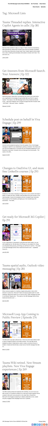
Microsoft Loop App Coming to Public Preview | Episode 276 (20, 315)
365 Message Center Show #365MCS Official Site (14, 421)
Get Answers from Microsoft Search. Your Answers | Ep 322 (23, 72)
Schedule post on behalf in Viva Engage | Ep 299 (21, 121)
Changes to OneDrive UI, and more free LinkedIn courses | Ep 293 (23, 169)
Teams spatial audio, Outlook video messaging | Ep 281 (23, 267)
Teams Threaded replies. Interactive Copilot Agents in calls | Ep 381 (23, 23)
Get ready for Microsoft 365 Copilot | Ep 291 (23, 218)
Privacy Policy (42, 421)
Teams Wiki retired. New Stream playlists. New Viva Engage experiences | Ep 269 (21, 366)
